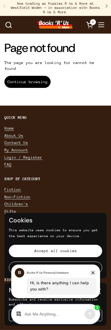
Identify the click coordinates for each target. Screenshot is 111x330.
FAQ (8, 164)
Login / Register (23, 157)
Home (9, 128)
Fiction (12, 189)
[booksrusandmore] (55, 25)
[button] (8, 25)
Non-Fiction (17, 197)
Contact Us (16, 142)
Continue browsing (27, 82)
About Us (13, 135)
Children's (16, 204)
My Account (16, 150)
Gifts (10, 211)
